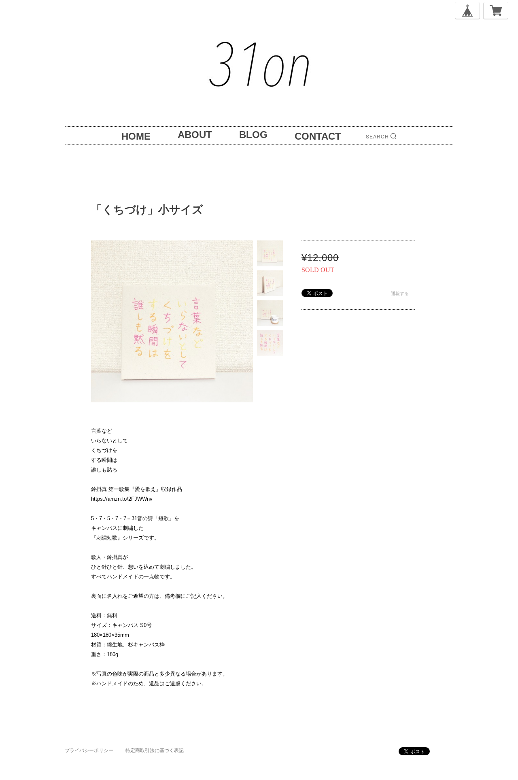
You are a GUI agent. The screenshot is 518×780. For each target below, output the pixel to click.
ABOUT (195, 134)
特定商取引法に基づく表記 (154, 750)
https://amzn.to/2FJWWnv (122, 499)
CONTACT (318, 136)
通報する (400, 293)
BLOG (253, 134)
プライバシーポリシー (89, 750)
